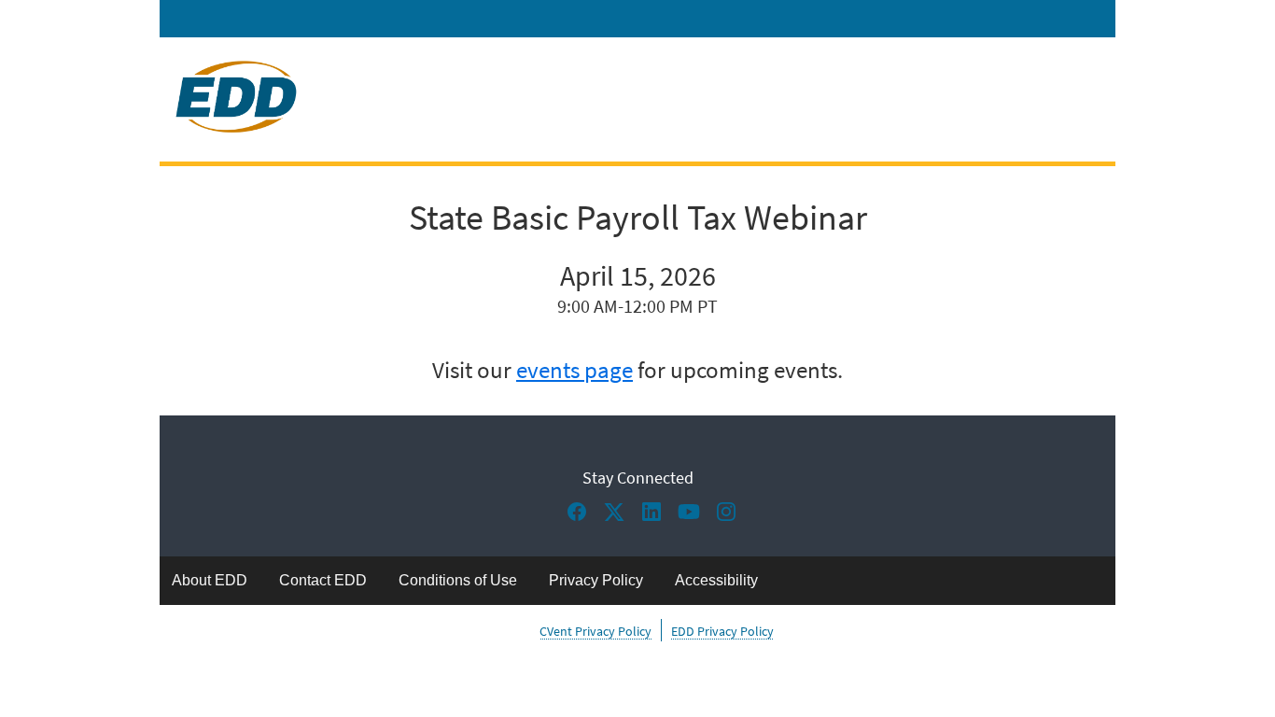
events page (574, 370)
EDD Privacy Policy (722, 631)
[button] (581, 517)
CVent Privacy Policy (595, 631)
